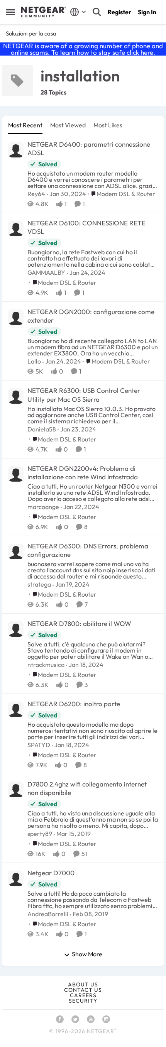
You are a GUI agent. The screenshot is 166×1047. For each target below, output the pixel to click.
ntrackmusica (45, 664)
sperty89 (39, 833)
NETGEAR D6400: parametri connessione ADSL (88, 148)
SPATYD (38, 745)
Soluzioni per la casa (31, 33)
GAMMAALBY (46, 272)
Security (83, 1000)
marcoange (43, 507)
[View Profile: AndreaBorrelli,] (16, 878)
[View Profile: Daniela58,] (16, 396)
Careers (83, 995)
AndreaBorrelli (47, 914)
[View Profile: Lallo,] (16, 317)
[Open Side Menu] (10, 12)
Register (119, 12)
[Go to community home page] (43, 12)
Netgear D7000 (51, 873)
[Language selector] (78, 12)
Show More (87, 954)
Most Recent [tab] (25, 125)
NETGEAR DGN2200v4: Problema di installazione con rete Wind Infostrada (82, 472)
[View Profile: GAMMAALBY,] (16, 228)
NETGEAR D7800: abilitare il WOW (79, 623)
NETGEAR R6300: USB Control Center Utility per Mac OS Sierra (83, 394)
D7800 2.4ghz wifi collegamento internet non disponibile (87, 788)
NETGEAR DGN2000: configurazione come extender (90, 316)
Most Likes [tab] (107, 125)
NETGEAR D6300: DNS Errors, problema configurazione (87, 550)
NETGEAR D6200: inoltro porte (73, 704)
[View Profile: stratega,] (16, 551)
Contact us (83, 989)
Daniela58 (41, 429)
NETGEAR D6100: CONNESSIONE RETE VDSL (86, 227)
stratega (39, 584)
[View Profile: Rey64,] (16, 149)
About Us (83, 984)
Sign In (147, 12)
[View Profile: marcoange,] (16, 474)
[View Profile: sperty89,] (16, 789)
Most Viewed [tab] (68, 125)
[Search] (97, 12)
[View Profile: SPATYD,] (16, 709)
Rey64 (36, 194)
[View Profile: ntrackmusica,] (16, 629)
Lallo (34, 361)
